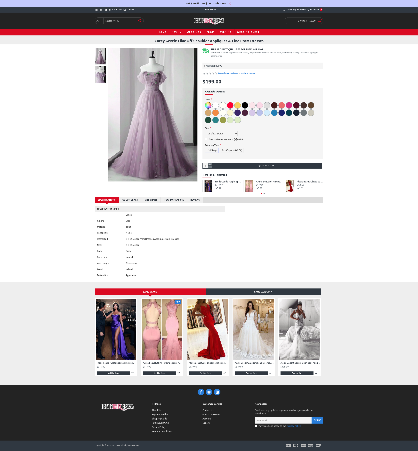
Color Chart (130, 200)
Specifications (107, 200)
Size (207, 128)
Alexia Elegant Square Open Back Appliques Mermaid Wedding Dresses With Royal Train (300, 363)
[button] (261, 193)
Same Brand (150, 292)
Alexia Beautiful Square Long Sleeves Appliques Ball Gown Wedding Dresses (254, 363)
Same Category (263, 292)
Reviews (195, 200)
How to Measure (174, 200)
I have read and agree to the (279, 426)
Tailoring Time (212, 145)
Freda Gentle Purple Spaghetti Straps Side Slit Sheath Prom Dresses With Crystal (228, 181)
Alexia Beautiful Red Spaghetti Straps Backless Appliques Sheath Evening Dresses (310, 181)
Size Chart (151, 200)
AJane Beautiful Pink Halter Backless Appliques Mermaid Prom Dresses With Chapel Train (269, 181)
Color (207, 99)
